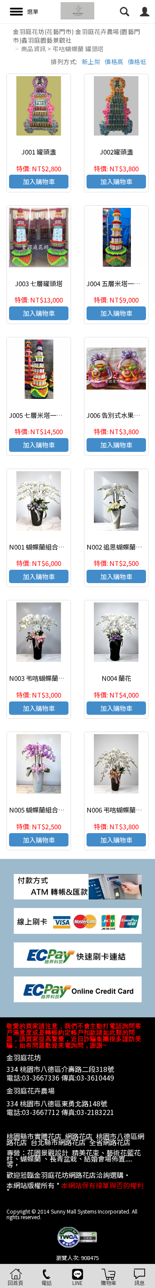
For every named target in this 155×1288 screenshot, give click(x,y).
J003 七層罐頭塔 (38, 283)
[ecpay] (78, 954)
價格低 (137, 61)
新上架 (91, 61)
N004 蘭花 (116, 678)
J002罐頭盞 (116, 151)
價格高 (114, 61)
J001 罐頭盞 (39, 151)
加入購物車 (39, 181)
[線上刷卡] (78, 920)
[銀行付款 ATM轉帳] (78, 886)
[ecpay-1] (78, 988)
